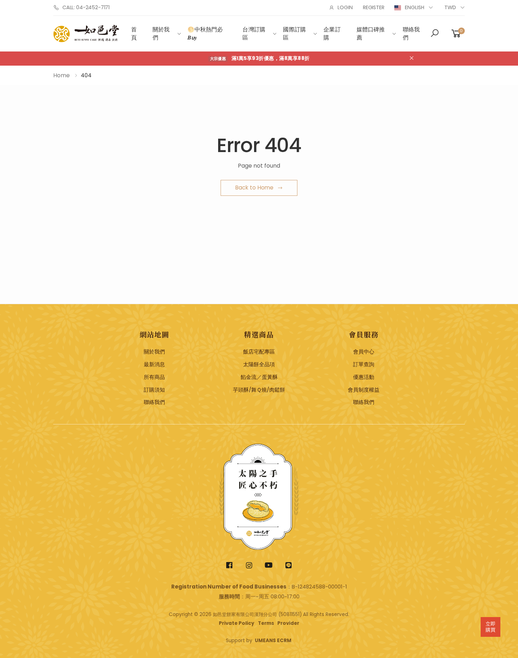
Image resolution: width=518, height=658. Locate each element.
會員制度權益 (364, 389)
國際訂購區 (294, 34)
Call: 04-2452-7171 (86, 7)
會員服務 (363, 334)
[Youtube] (269, 565)
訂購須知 (154, 389)
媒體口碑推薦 (371, 34)
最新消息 (154, 364)
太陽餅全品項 (259, 364)
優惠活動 (363, 377)
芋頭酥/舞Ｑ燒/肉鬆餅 (259, 389)
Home (61, 75)
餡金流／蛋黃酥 (259, 377)
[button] (434, 34)
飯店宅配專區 (259, 351)
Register (373, 7)
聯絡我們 (411, 34)
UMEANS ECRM (273, 640)
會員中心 (363, 351)
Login (345, 7)
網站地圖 (154, 334)
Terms (266, 623)
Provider (288, 623)
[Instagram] (249, 565)
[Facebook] (230, 565)
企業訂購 (331, 34)
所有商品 (154, 377)
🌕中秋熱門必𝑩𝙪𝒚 (205, 34)
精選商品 (259, 334)
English (414, 7)
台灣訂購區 (253, 34)
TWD (450, 7)
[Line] (289, 565)
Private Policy (236, 623)
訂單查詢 (363, 364)
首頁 (134, 34)
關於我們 (161, 34)
